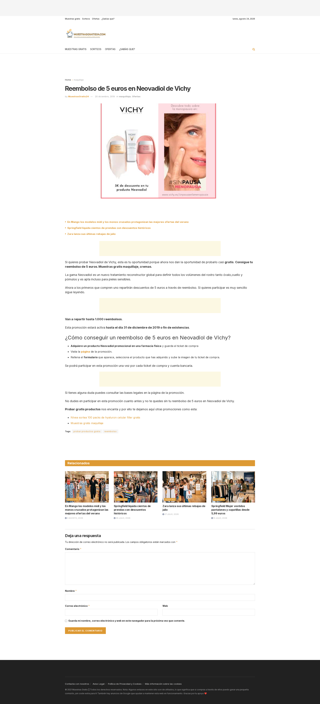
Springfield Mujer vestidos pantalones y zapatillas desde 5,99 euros (230, 509)
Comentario (73, 549)
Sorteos (86, 19)
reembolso (110, 431)
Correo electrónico (77, 605)
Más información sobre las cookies (163, 683)
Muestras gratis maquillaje (87, 423)
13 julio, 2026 (220, 518)
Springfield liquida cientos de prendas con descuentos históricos (109, 227)
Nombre (71, 590)
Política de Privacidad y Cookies (125, 683)
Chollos (73, 499)
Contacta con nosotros (77, 683)
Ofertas (96, 19)
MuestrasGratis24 (78, 96)
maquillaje (79, 80)
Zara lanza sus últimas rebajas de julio (91, 234)
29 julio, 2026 (122, 518)
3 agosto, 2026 (74, 518)
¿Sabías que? (108, 19)
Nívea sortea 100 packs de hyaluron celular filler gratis (105, 417)
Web (165, 605)
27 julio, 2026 (171, 514)
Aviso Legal (98, 683)
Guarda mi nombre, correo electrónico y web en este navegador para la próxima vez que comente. (126, 620)
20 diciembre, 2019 (105, 96)
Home (68, 80)
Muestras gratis (72, 19)
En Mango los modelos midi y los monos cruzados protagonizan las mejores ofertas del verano (128, 221)
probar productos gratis (87, 431)
